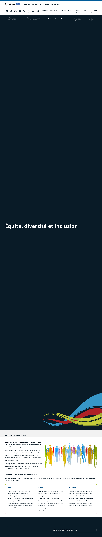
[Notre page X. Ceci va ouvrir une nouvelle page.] (24, 11)
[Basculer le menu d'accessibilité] (95, 11)
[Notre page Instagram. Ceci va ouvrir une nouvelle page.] (15, 11)
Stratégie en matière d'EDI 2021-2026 (65, 530)
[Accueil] (6, 435)
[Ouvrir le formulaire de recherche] (90, 11)
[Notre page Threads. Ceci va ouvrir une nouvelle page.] (28, 11)
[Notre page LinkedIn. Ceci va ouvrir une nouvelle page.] (6, 11)
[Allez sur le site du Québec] (12, 4)
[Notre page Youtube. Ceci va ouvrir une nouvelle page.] (19, 11)
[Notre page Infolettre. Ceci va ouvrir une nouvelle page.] (37, 11)
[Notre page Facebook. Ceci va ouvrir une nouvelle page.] (11, 11)
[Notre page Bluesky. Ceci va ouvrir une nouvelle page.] (33, 11)
